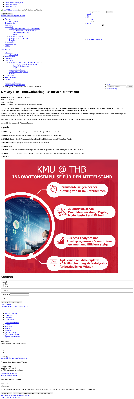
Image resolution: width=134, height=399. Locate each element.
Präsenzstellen (9, 42)
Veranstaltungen (10, 44)
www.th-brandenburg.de (9, 375)
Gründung (8, 25)
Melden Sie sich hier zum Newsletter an (14, 358)
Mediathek (8, 326)
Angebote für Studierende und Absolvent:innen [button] (24, 29)
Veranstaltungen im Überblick (15, 85)
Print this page (5, 306)
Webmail (8, 325)
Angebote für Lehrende (17, 36)
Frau (6, 286)
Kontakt (12, 40)
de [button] (88, 17)
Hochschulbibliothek (12, 323)
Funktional (6, 384)
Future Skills (9, 60)
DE (92, 19)
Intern (89, 23)
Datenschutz (9, 317)
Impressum (8, 315)
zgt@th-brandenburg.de (9, 373)
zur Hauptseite (5, 49)
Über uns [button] (8, 19)
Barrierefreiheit (10, 319)
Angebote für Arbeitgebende (18, 38)
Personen (8, 330)
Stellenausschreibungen (13, 334)
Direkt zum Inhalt (11, 4)
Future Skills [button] (9, 27)
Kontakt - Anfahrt (11, 313)
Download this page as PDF (19, 306)
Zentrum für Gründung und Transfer (13, 16)
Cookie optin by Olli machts (10, 397)
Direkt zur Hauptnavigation (14, 2)
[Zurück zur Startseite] (9, 10)
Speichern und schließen (44, 393)
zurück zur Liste (6, 304)
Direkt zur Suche (10, 6)
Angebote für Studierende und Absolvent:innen (24, 62)
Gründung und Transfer (13, 83)
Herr (6, 284)
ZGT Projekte (13, 21)
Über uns (8, 53)
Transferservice (10, 23)
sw (88, 16)
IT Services (9, 338)
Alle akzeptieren (6, 393)
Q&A (15, 34)
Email (4, 299)
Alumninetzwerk (10, 332)
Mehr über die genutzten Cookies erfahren (15, 395)
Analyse (6, 386)
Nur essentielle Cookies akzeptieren (24, 393)
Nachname (6, 294)
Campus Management (12, 336)
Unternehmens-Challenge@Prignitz (25, 30)
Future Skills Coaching (21, 32)
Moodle (7, 328)
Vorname (5, 290)
